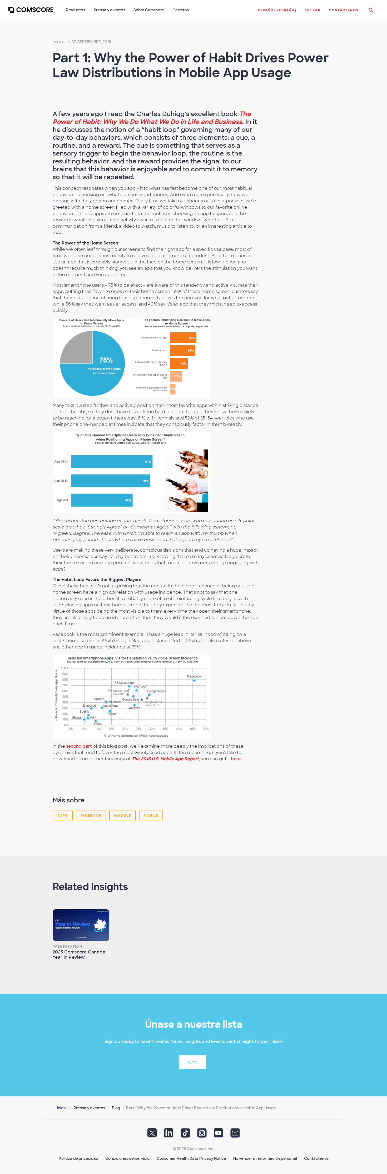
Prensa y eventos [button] (109, 10)
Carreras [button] (180, 10)
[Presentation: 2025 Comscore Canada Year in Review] (81, 925)
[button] (277, 13)
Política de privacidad (78, 1158)
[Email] (235, 1134)
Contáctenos (316, 1158)
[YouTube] (218, 1134)
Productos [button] (75, 10)
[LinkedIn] (168, 1134)
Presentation (67, 947)
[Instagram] (202, 1134)
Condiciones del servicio (127, 1158)
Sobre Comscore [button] (148, 10)
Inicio (62, 1108)
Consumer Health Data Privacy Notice (191, 1158)
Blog (58, 42)
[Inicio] (30, 13)
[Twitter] (152, 1134)
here (236, 759)
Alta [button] (192, 1062)
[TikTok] (185, 1134)
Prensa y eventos (89, 1108)
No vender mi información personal (265, 1158)
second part (79, 746)
